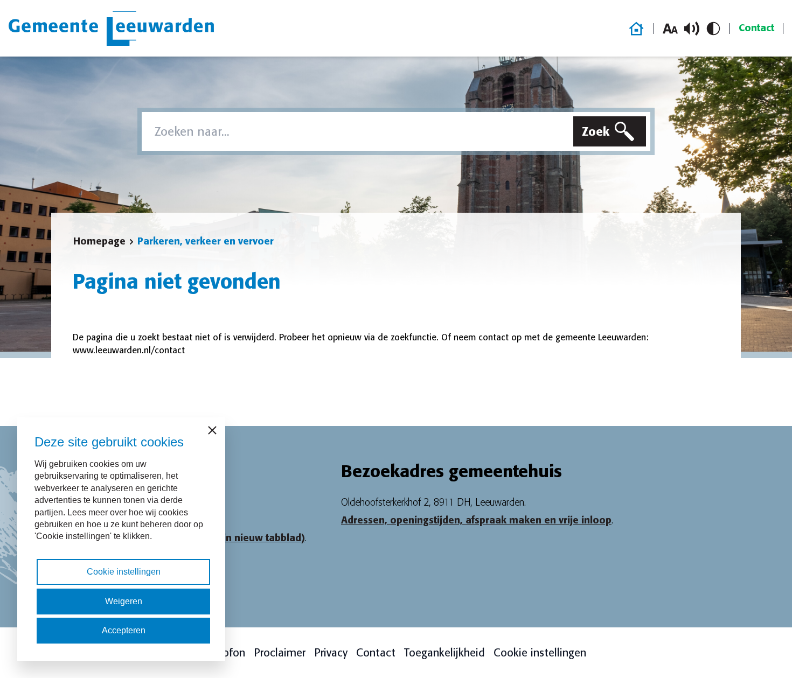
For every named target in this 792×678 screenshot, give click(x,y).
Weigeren (123, 601)
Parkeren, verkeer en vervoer (205, 241)
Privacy (331, 652)
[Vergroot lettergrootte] (670, 28)
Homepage (99, 241)
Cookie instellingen (540, 652)
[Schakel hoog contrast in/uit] (713, 28)
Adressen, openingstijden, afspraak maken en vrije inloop (476, 520)
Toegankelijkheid (444, 652)
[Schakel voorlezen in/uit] (691, 28)
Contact (756, 28)
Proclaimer (279, 652)
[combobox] (355, 131)
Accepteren (123, 630)
